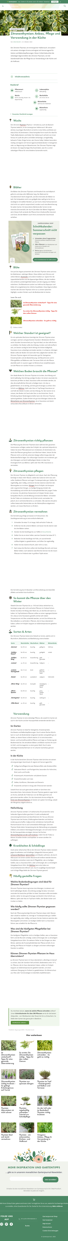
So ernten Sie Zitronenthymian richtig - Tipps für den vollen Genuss (26, 1056)
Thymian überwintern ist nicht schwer (7, 1110)
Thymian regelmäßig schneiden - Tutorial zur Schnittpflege (24, 1112)
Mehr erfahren (57, 1206)
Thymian (23, 125)
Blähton (21, 388)
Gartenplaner (48, 1220)
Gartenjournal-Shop (50, 1216)
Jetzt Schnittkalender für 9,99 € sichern (45, 259)
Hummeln (24, 277)
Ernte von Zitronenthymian (20, 800)
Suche (27, 1226)
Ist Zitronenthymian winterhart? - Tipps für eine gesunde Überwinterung (8, 1058)
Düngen (31, 485)
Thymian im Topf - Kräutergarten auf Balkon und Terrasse (44, 1084)
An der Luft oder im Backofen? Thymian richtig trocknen (44, 1111)
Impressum (47, 1224)
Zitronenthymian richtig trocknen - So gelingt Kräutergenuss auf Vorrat (8, 1085)
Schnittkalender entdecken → (19, 1022)
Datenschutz (47, 1227)
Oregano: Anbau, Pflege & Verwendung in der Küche (44, 1138)
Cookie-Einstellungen (50, 1231)
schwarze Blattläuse (18, 855)
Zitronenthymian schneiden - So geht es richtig (39, 321)
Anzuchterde (46, 532)
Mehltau (32, 865)
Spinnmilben (30, 855)
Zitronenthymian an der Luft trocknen (24, 835)
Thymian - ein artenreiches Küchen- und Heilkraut (25, 1138)
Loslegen (54, 1)
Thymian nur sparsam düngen (26, 1082)
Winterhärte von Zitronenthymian (23, 401)
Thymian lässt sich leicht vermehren (7, 1136)
